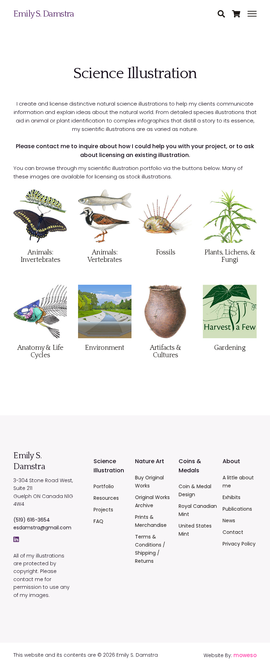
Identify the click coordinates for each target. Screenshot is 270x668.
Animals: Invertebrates (40, 256)
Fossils (165, 252)
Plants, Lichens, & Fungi (230, 256)
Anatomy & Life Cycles (40, 351)
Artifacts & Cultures (165, 351)
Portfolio (104, 486)
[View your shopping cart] (240, 14)
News (229, 520)
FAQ (98, 521)
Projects (103, 509)
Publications (237, 508)
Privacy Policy (239, 543)
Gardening (229, 348)
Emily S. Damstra (43, 14)
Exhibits (231, 497)
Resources (106, 498)
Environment (104, 348)
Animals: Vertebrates (105, 256)
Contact (233, 532)
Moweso (245, 655)
